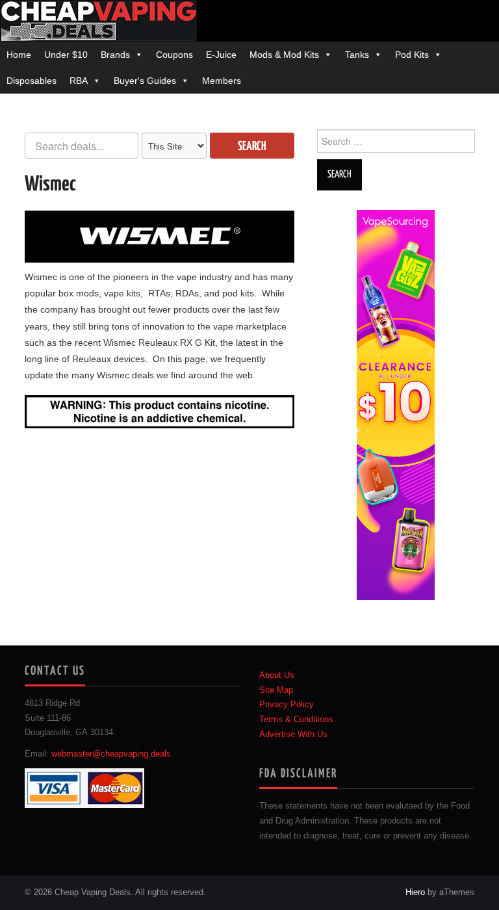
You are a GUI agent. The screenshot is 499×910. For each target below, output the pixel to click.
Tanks (357, 54)
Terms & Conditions (296, 719)
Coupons (174, 54)
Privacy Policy (286, 704)
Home (18, 54)
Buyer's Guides (145, 80)
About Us (276, 675)
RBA (79, 80)
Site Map (276, 690)
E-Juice (221, 54)
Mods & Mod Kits (284, 54)
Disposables (31, 80)
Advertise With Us (293, 734)
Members (221, 80)
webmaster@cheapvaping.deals (111, 754)
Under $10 (66, 54)
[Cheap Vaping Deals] (98, 20)
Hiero (415, 892)
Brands (115, 54)
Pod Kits (412, 54)
